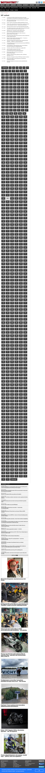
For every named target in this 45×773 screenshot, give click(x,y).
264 (21, 201)
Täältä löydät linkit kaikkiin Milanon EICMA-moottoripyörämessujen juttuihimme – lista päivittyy (14, 629)
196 (12, 165)
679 (25, 427)
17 (14, 74)
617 (16, 394)
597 (7, 384)
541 (25, 351)
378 (21, 263)
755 (16, 469)
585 (7, 378)
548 (3, 358)
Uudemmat (5, 67)
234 (21, 185)
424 (12, 289)
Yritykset (32, 5)
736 (12, 459)
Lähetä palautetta (16, 764)
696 (21, 436)
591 (7, 381)
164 (3, 149)
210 (21, 172)
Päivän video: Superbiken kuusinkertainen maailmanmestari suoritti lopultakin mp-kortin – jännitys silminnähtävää (18, 24)
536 (3, 351)
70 (3, 100)
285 (7, 214)
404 (3, 280)
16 (10, 74)
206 (3, 172)
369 (7, 260)
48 (26, 87)
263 (16, 201)
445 (25, 299)
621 (7, 397)
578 (3, 374)
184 (12, 159)
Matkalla (19, 5)
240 (21, 188)
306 (21, 224)
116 (3, 123)
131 (16, 129)
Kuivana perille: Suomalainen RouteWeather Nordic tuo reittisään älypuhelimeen (12, 542)
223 (25, 178)
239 (16, 188)
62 (26, 93)
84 (3, 106)
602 (3, 387)
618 (21, 394)
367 (25, 257)
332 (3, 240)
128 (3, 129)
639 (7, 407)
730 (12, 456)
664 (12, 420)
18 (18, 74)
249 (7, 195)
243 (7, 191)
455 (16, 306)
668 (3, 423)
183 (7, 159)
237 (7, 188)
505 (25, 332)
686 (3, 433)
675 (7, 427)
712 (12, 446)
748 (12, 466)
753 (7, 469)
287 (16, 214)
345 (7, 247)
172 (12, 152)
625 (25, 397)
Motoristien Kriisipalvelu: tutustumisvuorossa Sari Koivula (13, 579)
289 (25, 214)
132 (21, 129)
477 (7, 319)
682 (12, 430)
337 (25, 240)
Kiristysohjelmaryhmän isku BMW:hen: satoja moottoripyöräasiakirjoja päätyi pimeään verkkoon (14, 515)
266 (3, 204)
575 (16, 371)
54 (22, 90)
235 (25, 185)
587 (16, 378)
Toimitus (15, 761)
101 (15, 113)
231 (7, 185)
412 (12, 283)
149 (16, 139)
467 (16, 312)
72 (10, 100)
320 (3, 234)
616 (12, 394)
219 (7, 178)
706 (12, 443)
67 (18, 97)
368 (3, 260)
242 (3, 191)
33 (22, 80)
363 (7, 257)
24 (14, 77)
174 (21, 152)
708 (21, 443)
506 (3, 335)
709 (25, 443)
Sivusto (37, 5)
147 (7, 139)
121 (25, 123)
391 (25, 270)
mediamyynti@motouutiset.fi (30, 763)
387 (7, 270)
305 (16, 224)
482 (3, 322)
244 (12, 191)
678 (21, 427)
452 (3, 306)
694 (12, 436)
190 (12, 162)
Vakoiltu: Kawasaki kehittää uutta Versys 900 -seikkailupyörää (11, 549)
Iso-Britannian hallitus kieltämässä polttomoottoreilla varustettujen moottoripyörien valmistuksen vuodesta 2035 (18, 18)
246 (21, 191)
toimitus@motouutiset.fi (17, 765)
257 (16, 198)
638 (3, 407)
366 (21, 257)
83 (26, 103)
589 (25, 378)
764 (3, 476)
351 (7, 250)
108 (21, 116)
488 (3, 325)
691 (25, 433)
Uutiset (7, 5)
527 (16, 345)
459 (7, 309)
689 (16, 433)
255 (7, 198)
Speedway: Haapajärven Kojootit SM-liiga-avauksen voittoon (18, 56)
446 (3, 302)
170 (3, 152)
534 (21, 348)
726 (21, 453)
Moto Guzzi (2, 10)
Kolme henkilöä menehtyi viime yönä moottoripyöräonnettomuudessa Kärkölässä (15, 50)
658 (12, 417)
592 (12, 381)
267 (7, 204)
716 (3, 449)
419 (16, 286)
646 (12, 410)
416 (3, 286)
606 (21, 387)
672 (21, 423)
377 (16, 263)
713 (16, 446)
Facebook (40, 764)
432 (21, 293)
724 (12, 453)
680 (3, 430)
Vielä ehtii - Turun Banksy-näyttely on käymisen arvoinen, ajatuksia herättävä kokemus (14, 497)
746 (3, 466)
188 (3, 162)
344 (3, 247)
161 (16, 146)
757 (25, 469)
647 (16, 410)
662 (3, 420)
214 (12, 175)
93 (10, 110)
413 (16, 283)
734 (3, 459)
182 (3, 159)
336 (21, 240)
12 (21, 70)
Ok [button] (39, 770)
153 (7, 142)
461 (16, 309)
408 (21, 280)
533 (16, 348)
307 (25, 224)
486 (21, 322)
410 (3, 283)
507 (7, 335)
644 (3, 410)
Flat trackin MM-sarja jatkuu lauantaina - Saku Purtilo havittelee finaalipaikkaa (14, 518)
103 (24, 113)
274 (12, 208)
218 (3, 178)
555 (7, 361)
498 (21, 329)
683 (16, 430)
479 (16, 319)
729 (7, 456)
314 (3, 231)
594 (21, 381)
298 (12, 221)
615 (7, 394)
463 (25, 309)
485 (16, 322)
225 (7, 182)
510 (21, 335)
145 (25, 136)
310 (12, 227)
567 (7, 368)
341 (16, 244)
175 (25, 152)
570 (21, 368)
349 (25, 247)
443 (16, 299)
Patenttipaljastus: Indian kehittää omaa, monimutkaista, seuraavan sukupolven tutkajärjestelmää (17, 46)
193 (25, 162)
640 (12, 407)
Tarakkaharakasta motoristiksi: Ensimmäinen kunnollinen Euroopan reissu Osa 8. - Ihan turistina (13, 680)
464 (3, 312)
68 (22, 97)
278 (3, 211)
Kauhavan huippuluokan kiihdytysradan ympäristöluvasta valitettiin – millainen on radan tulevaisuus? (17, 41)
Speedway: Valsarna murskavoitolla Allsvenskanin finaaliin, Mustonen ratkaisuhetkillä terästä (13, 525)
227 (16, 182)
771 (7, 479)
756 (21, 469)
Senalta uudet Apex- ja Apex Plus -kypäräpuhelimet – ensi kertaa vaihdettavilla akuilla (12, 538)
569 (16, 368)
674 (3, 427)
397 (25, 273)
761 (16, 472)
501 (7, 332)
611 (16, 391)
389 (16, 270)
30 (10, 80)
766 (12, 476)
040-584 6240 (17, 766)
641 (16, 407)
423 (7, 289)
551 (16, 358)
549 (7, 358)
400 (12, 276)
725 (16, 453)
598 (12, 384)
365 (16, 257)
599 (16, 384)
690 (21, 433)
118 (12, 123)
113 (16, 119)
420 (21, 286)
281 (16, 211)
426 (21, 289)
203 (16, 168)
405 (7, 280)
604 (12, 387)
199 (25, 165)
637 (25, 404)
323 (16, 234)
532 (12, 348)
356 (3, 253)
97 (26, 110)
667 (25, 420)
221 (16, 178)
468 (21, 312)
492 (21, 325)
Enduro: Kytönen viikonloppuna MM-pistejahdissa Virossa (17, 22)
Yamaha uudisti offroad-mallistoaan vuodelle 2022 (16, 47)
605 (16, 387)
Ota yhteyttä (15, 763)
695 (16, 436)
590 (3, 381)
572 (3, 371)
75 (22, 100)
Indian (30, 7)
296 (3, 221)
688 (12, 433)
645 (7, 410)
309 (7, 227)
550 (12, 358)
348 (21, 247)
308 (3, 227)
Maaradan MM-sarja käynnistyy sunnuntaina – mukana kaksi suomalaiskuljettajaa (11, 507)
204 (21, 168)
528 (21, 345)
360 (21, 253)
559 (25, 361)
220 (12, 178)
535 (25, 348)
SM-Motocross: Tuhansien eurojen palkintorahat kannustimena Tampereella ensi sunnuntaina (16, 31)
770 (3, 479)
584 (3, 378)
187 (25, 159)
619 (25, 394)
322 (12, 234)
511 (25, 335)
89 (22, 106)
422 (3, 289)
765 (7, 476)
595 (25, 381)
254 (3, 198)
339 (7, 244)
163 (25, 146)
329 (16, 237)
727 (25, 453)
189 (7, 162)
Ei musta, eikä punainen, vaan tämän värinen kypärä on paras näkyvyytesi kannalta (13, 553)
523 (25, 342)
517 (25, 338)
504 (21, 332)
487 (25, 322)
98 (3, 113)
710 (3, 446)
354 (21, 250)
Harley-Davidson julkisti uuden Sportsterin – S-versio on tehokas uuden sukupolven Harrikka (17, 38)
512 (3, 338)
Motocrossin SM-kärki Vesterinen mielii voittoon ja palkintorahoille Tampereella (16, 33)
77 (3, 103)
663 (7, 420)
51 (10, 90)
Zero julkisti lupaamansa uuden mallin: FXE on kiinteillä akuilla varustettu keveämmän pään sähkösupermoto (18, 28)
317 (16, 231)
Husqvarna (25, 7)
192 (21, 162)
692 (3, 436)
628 (12, 400)
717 (7, 449)
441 (7, 299)
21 (3, 77)
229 (25, 182)
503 (16, 332)
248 (3, 195)
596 (3, 384)
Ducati (8, 7)
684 (21, 430)
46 (18, 87)
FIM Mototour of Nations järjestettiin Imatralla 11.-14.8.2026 (11, 529)
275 (16, 208)
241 (25, 188)
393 (7, 273)
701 (16, 440)
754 (12, 469)
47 (22, 87)
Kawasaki (34, 7)
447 (7, 302)
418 (12, 286)
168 (21, 149)
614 (3, 394)
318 (21, 231)
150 (21, 139)
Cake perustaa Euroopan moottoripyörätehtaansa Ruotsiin (17, 26)
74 (18, 100)
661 (25, 417)
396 (21, 273)
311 (16, 227)
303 (7, 224)
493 (25, 325)
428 (3, 293)
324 (21, 234)
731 (16, 456)
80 (14, 103)
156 (21, 142)
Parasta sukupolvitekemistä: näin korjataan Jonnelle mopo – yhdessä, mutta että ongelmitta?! (14, 755)
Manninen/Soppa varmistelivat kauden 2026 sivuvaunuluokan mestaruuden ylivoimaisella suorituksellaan (14, 490)
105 (7, 116)
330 (21, 237)
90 (26, 106)
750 (21, 466)
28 (3, 80)
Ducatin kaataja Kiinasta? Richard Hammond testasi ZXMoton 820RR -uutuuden (13, 511)
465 (7, 312)
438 (21, 296)
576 (21, 371)
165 (7, 149)
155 (16, 142)
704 (3, 443)
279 (7, 211)
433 (25, 293)
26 (22, 77)
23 (10, 77)
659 (16, 417)
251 (16, 195)
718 (12, 449)
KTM (38, 7)
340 (12, 244)
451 (25, 302)
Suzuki (7, 10)
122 (3, 126)
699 (7, 440)
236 (3, 188)
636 (21, 404)
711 (7, 446)
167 (16, 149)
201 (7, 168)
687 (7, 433)
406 (12, 280)
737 (16, 459)
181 (25, 155)
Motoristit (25, 5)
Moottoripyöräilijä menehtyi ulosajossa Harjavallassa (10, 535)
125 (16, 126)
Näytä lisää (14, 555)
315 (7, 231)
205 (25, 168)
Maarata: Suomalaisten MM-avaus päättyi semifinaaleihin (11, 494)
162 (21, 146)
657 (7, 417)
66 (14, 97)
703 (25, 440)
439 (25, 296)
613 (25, 391)
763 (25, 472)
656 (3, 417)
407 (16, 280)
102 (20, 113)
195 (7, 165)
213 (7, 175)
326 (3, 237)
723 (7, 453)
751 (25, 466)
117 (7, 123)
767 (16, 476)
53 (18, 90)
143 (16, 136)
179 (16, 155)
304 (12, 224)
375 (7, 263)
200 (3, 168)
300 (21, 221)
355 (25, 250)
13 (25, 70)
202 (12, 168)
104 (3, 116)
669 (7, 423)
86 (10, 106)
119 (16, 123)
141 (7, 136)
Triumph (12, 10)
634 (12, 404)
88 (18, 106)
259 (25, 198)
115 (25, 119)
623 (16, 397)
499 (25, 329)
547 (25, 355)
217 (25, 175)
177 (7, 155)
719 (16, 449)
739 (25, 459)
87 (14, 106)
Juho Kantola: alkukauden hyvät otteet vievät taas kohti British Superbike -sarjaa (14, 501)
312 (21, 227)
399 (7, 276)
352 (12, 250)
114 (21, 119)
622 (12, 397)
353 (16, 250)
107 (16, 116)
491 (16, 325)
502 (12, 332)
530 (3, 348)
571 (25, 368)
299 (16, 221)
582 (21, 374)
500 (3, 332)
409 (25, 280)
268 (12, 204)
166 (12, 149)
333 (7, 240)
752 (3, 469)
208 (12, 172)
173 (16, 152)
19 (22, 74)
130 (12, 129)
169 (25, 149)
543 (7, 355)
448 (12, 302)
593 (16, 381)
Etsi (41, 761)
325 (25, 234)
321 (7, 234)
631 (25, 400)
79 (10, 103)
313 (25, 227)
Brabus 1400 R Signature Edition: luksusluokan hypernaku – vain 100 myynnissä (12, 730)
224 (3, 182)
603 (7, 387)
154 (12, 142)
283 (25, 211)
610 (12, 391)
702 (21, 440)
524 (3, 345)
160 (12, 146)
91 (3, 110)
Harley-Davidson (14, 7)
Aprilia (2, 7)
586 (12, 378)
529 (25, 345)
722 (3, 453)
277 (25, 208)
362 (3, 257)
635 (16, 404)
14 (3, 74)
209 (16, 172)
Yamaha (16, 10)
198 (21, 165)
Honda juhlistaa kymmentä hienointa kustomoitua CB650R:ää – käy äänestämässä (18, 43)
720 (21, 449)
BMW (5, 7)
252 (21, 195)
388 (12, 270)
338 (3, 244)
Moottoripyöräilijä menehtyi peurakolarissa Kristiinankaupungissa (15, 52)
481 (25, 319)
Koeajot (2, 5)
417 (7, 286)
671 (16, 423)
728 (3, 456)
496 (12, 329)
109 (25, 116)
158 (3, 146)
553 (25, 358)
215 (16, 175)
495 (7, 329)
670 (12, 423)
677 (16, 427)
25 (18, 77)
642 (21, 407)
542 (3, 355)
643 (25, 407)
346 (12, 247)
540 (21, 351)
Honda (20, 7)
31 (14, 80)
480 (21, 319)
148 (12, 139)
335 (16, 240)
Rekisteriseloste (3, 765)
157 (25, 142)
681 (7, 430)
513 (7, 338)
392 (3, 273)
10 (13, 70)
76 (26, 100)
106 (12, 116)
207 (7, 172)
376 (12, 263)
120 (21, 123)
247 (25, 191)
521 (16, 342)
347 (16, 247)
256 (12, 198)
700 (12, 440)
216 (21, 175)
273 (7, 208)
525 (7, 345)
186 (21, 159)
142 (12, 136)
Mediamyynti (28, 761)
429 (7, 293)
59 (14, 93)
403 (25, 276)
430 (12, 293)
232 (12, 185)
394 (12, 273)
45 (14, 87)
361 (25, 253)
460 (12, 309)
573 (7, 371)
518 (3, 342)
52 (14, 90)
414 (21, 283)
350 (3, 250)
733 (25, 456)
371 (16, 260)
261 (7, 201)
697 (25, 436)
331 (25, 237)
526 (12, 345)
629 (16, 400)
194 (3, 165)
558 (21, 361)
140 (3, 136)
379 (25, 263)
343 (25, 244)
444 (21, 299)
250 (12, 195)
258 (21, 198)
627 (7, 400)
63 (3, 97)
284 (3, 214)
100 (11, 113)
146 (3, 139)
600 (21, 384)
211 (25, 172)
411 (7, 283)
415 (25, 283)
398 (3, 276)
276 (21, 208)
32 (18, 80)
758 (3, 472)
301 (25, 221)
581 (16, 374)
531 (7, 348)
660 (21, 417)
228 (21, 182)
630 (21, 400)
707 (16, 443)
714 (21, 446)
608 (3, 391)
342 (21, 244)
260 (3, 201)
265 (25, 201)
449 (16, 302)
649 (25, 410)
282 (21, 211)
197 (16, 165)
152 (3, 142)
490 (12, 325)
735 (7, 459)
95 (18, 110)
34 (26, 80)
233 (16, 185)
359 (16, 253)
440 (3, 299)
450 (21, 302)
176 (3, 155)
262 (12, 201)
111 (7, 119)
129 (7, 129)
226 (12, 182)
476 (3, 319)
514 (12, 338)
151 (25, 139)
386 (3, 270)
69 (26, 97)
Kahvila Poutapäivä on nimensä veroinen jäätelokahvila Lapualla (17, 61)
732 (21, 456)
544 (12, 355)
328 (12, 237)
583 (25, 374)
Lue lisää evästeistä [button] (20, 771)
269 (16, 204)
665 (16, 420)
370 (12, 260)
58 (10, 93)
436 (12, 296)
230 (3, 185)
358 (12, 253)
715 (25, 446)
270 (21, 204)
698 (3, 440)
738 (21, 459)
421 (25, 286)
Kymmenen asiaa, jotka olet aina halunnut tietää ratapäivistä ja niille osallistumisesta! (18, 36)
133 (25, 129)
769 (25, 476)
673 (25, 423)
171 (7, 152)
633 (7, 404)
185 (16, 159)
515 (16, 338)
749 (16, 466)
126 (21, 126)
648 (21, 410)
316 (12, 231)
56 (3, 93)
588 (21, 378)
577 (25, 371)
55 (26, 90)
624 (21, 397)
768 (21, 476)
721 (25, 449)
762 (21, 472)
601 (25, 384)
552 (21, 358)
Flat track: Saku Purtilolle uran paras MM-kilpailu (9, 504)
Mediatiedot (27, 765)
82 (22, 103)
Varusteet (13, 5)
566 (3, 368)
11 (17, 70)
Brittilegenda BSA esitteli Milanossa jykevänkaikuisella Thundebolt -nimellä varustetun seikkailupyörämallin (14, 604)
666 (21, 420)
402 (21, 276)
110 (3, 119)
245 (16, 191)
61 (22, 93)
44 (10, 87)
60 (18, 93)
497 (16, 329)
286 (12, 214)
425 (16, 289)
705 (7, 443)
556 (12, 361)
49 (3, 90)
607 (25, 387)
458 (3, 309)
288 (21, 214)
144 (21, 136)
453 (7, 306)
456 (21, 306)
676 (12, 427)
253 (25, 195)
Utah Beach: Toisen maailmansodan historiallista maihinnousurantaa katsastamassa (13, 705)
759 (7, 472)
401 (16, 276)
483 (7, 322)
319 (25, 231)
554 (3, 361)
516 (21, 338)
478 (12, 319)
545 (16, 355)
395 (16, 273)
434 (3, 296)
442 (12, 299)
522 (21, 342)
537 (7, 351)
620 (3, 397)
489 (7, 325)
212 (3, 175)
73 (14, 100)
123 (7, 126)
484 (12, 322)
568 (12, 368)
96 (22, 110)
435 (7, 296)
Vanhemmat (13, 479)
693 (7, 436)
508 (12, 335)
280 (12, 211)
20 (26, 74)
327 (7, 237)
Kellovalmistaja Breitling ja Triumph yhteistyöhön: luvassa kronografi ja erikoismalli (17, 20)
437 (16, 296)
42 (3, 87)
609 (7, 391)
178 (12, 155)
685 (25, 430)
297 (7, 221)
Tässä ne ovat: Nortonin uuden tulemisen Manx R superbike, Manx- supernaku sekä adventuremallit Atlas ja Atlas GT (13, 655)
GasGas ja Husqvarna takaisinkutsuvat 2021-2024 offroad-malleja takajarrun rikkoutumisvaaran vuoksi (14, 532)
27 (26, 77)
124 (12, 126)
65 (10, 97)
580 (12, 374)
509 (16, 335)
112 (12, 119)
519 (7, 342)
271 (25, 204)
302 (3, 224)
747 (7, 466)
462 (21, 309)
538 (12, 351)
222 (21, 178)
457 (25, 306)
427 (25, 289)
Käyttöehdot (3, 766)
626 (3, 400)
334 (12, 240)
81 (18, 103)
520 (12, 342)
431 (16, 293)
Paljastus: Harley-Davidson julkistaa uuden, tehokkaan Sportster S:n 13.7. (17, 55)
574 (12, 371)
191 (16, 162)
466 (12, 312)
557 (16, 361)
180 (21, 155)
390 (21, 270)
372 (21, 260)
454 (12, 306)
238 (12, 188)
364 (12, 257)
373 (25, 260)
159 (7, 146)
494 (3, 329)
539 (16, 351)
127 (25, 126)
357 (7, 253)
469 (25, 312)
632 (3, 404)
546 (21, 355)
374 (3, 263)
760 (12, 472)
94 (14, 110)
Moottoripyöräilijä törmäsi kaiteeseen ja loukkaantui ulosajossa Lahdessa (16, 59)
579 (7, 374)
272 (3, 208)
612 (21, 391)
